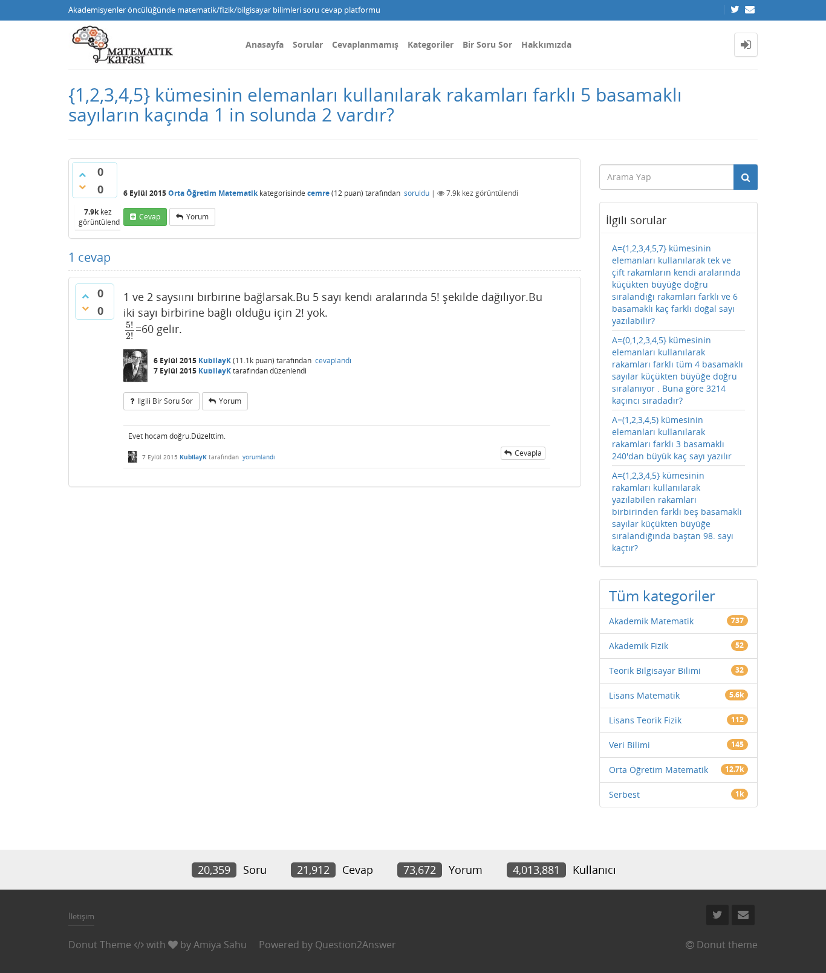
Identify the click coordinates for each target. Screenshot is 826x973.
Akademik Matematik (651, 621)
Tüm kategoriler (662, 596)
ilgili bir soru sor (165, 401)
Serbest (624, 794)
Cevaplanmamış (365, 44)
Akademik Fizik (638, 645)
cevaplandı (333, 360)
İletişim (81, 916)
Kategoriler (431, 44)
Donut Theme (99, 944)
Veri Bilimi (629, 745)
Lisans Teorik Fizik (645, 720)
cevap (149, 217)
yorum (197, 217)
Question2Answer (355, 944)
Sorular (308, 44)
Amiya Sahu (220, 944)
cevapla (528, 453)
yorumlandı (258, 457)
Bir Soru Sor (487, 44)
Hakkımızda (546, 44)
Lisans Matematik (644, 695)
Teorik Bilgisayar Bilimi (655, 670)
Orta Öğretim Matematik (213, 193)
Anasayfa (265, 44)
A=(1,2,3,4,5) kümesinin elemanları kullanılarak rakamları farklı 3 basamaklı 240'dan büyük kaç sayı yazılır (672, 438)
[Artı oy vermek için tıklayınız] (82, 174)
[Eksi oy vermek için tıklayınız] (82, 186)
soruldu (416, 193)
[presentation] (129, 329)
